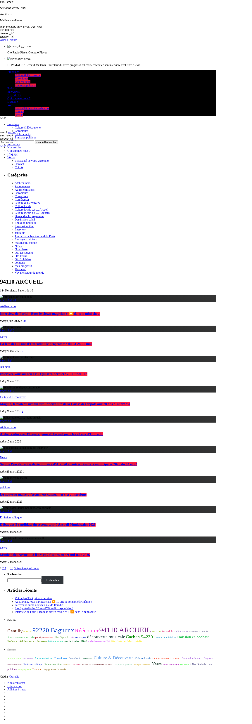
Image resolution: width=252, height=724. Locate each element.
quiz (72, 637)
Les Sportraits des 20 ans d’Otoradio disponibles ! (44, 608)
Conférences (22, 199)
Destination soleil (25, 219)
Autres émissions (24, 189)
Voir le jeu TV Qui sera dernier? (33, 598)
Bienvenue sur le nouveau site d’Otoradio (39, 605)
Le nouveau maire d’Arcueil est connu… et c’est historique (43, 494)
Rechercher (46, 142)
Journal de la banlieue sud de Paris (35, 236)
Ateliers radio (22, 183)
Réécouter (87, 630)
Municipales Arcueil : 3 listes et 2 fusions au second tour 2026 (45, 555)
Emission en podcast (193, 637)
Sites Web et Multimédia (126, 641)
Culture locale (23, 206)
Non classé (21, 249)
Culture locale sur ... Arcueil (166, 658)
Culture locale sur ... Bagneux (197, 658)
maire (49, 637)
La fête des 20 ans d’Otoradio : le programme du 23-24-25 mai (46, 344)
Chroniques (21, 193)
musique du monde (26, 242)
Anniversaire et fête (20, 637)
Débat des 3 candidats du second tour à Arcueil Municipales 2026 (48, 525)
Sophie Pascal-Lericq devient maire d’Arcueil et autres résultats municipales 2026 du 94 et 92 (68, 464)
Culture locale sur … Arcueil (31, 209)
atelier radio (181, 631)
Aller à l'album (8, 39)
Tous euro (20, 269)
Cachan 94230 (139, 636)
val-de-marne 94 (99, 641)
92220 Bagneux (53, 630)
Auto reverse (22, 186)
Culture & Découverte (28, 202)
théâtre (50, 641)
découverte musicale (106, 636)
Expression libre (24, 226)
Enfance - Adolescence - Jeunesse (27, 641)
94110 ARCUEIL (125, 630)
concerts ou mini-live (165, 637)
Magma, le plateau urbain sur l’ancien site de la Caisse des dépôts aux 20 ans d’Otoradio (65, 404)
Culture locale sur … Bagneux (32, 212)
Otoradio (14, 676)
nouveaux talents (198, 631)
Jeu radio (20, 232)
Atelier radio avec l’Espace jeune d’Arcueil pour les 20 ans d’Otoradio (51, 434)
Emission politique (25, 222)
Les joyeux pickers (26, 239)
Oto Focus (21, 256)
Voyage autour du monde (29, 272)
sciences (27, 631)
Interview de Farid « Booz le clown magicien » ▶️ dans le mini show (50, 314)
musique (80, 637)
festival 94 (167, 631)
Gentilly (15, 630)
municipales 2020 (75, 641)
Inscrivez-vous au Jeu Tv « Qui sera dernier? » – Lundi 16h (43, 374)
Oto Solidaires (23, 259)
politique (20, 262)
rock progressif (23, 266)
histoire (59, 641)
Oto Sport (60, 637)
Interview (20, 229)
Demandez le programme (29, 216)
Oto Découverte (24, 252)
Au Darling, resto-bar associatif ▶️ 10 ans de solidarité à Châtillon (53, 601)
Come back (21, 196)
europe (156, 631)
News (18, 246)
